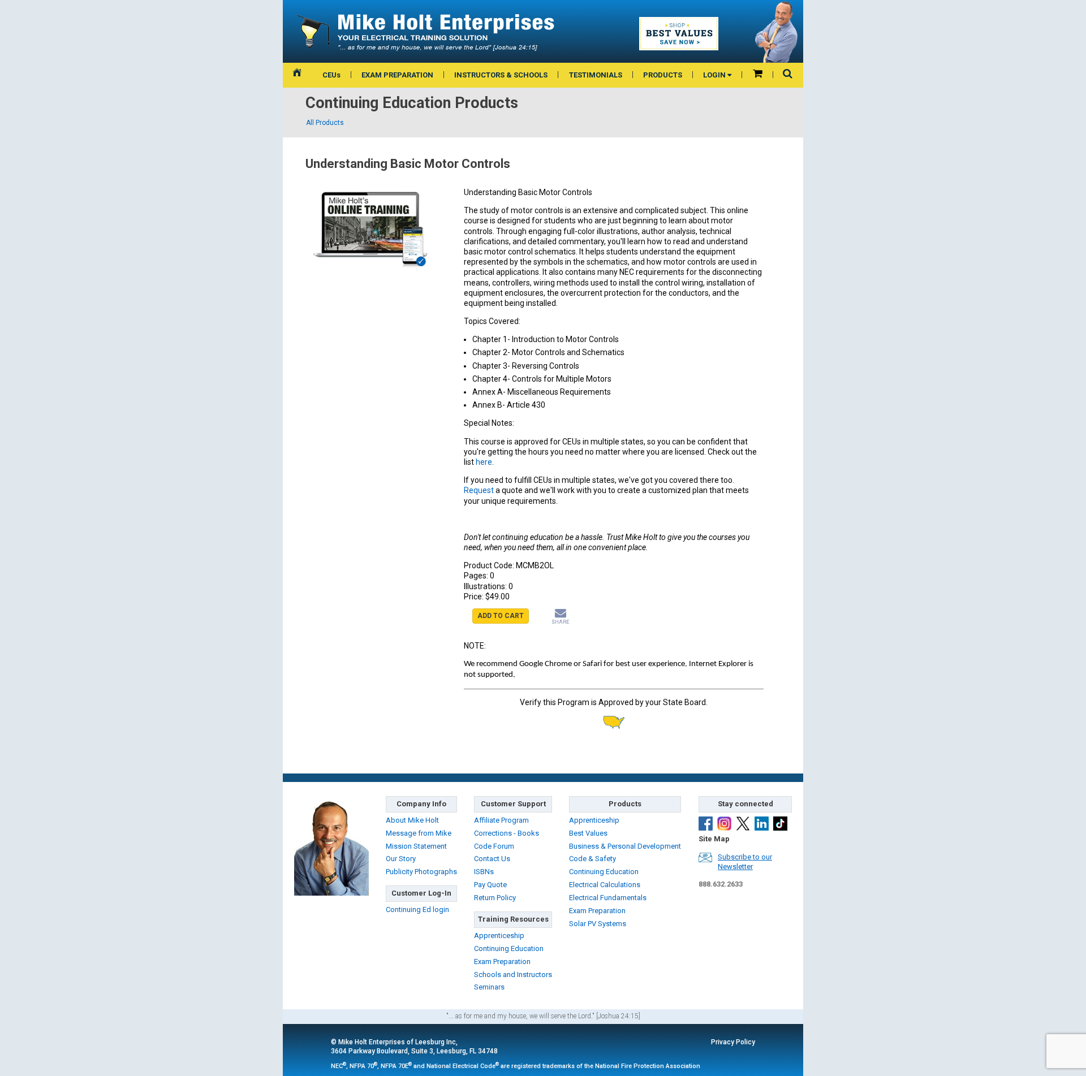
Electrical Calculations (604, 884)
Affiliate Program (501, 820)
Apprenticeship (499, 935)
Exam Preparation (502, 961)
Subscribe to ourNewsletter (745, 862)
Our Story (401, 858)
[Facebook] (706, 823)
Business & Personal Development (625, 846)
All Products (325, 123)
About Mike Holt (412, 820)
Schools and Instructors (513, 974)
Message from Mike (418, 833)
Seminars (489, 987)
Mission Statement (416, 846)
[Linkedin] (762, 823)
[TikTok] (780, 823)
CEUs (331, 75)
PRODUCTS (662, 75)
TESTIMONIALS (595, 75)
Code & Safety (592, 858)
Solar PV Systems (597, 923)
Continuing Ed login (417, 909)
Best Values (588, 833)
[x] (743, 823)
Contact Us (492, 858)
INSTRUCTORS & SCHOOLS (501, 75)
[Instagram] (724, 823)
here (484, 461)
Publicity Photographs (421, 871)
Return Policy (495, 897)
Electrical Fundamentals (608, 897)
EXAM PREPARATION (397, 75)
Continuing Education (509, 948)
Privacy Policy (733, 1042)
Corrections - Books (506, 833)
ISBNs (484, 871)
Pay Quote (490, 884)
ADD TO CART (500, 616)
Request (479, 490)
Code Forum (494, 846)
